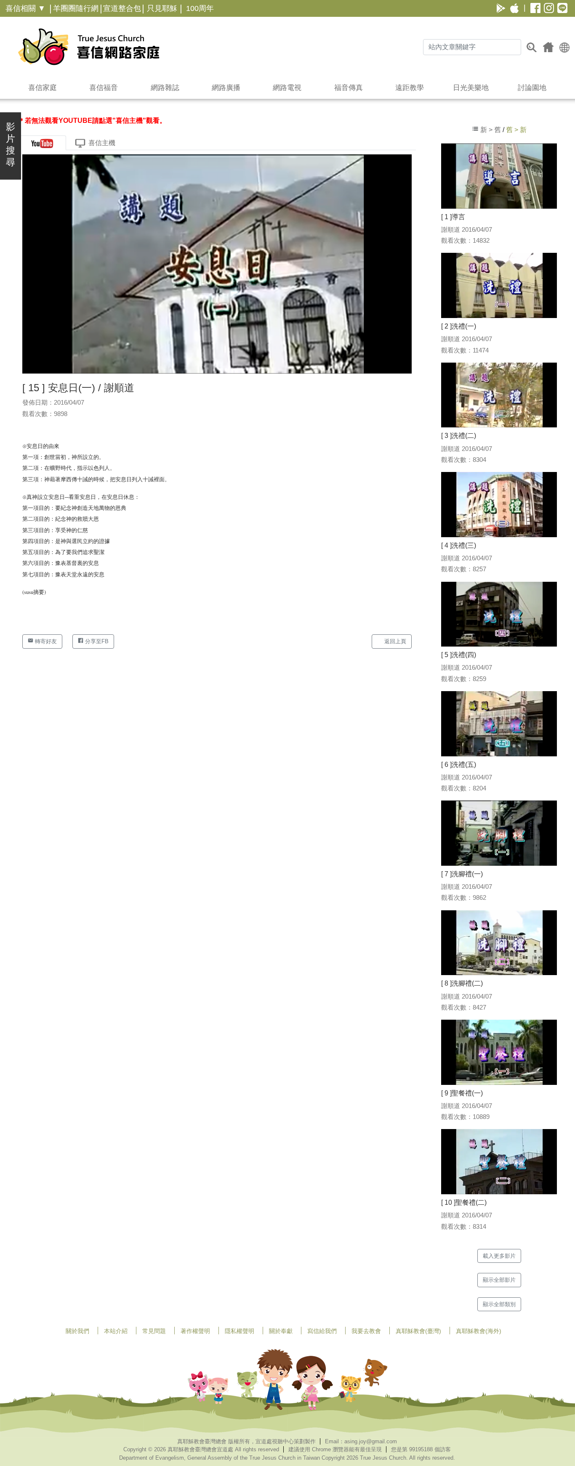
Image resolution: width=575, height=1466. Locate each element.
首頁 (548, 47)
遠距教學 (409, 88)
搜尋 (531, 47)
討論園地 (532, 88)
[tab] (42, 142)
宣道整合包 (122, 8)
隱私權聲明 (239, 1331)
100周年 (200, 8)
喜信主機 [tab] (101, 142)
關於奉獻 (281, 1331)
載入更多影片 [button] (499, 1256)
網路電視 (287, 88)
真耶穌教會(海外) (478, 1331)
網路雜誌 (165, 88)
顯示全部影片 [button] (499, 1280)
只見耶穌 (162, 8)
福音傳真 (348, 88)
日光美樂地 (471, 88)
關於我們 (77, 1331)
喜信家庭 (42, 88)
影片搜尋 (10, 144)
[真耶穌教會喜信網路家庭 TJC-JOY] (88, 46)
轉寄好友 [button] (45, 641)
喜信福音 (103, 88)
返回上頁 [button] (394, 641)
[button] (564, 46)
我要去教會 (366, 1331)
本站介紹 (116, 1331)
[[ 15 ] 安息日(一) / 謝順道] (217, 263)
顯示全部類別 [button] (499, 1304)
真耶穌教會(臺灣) (418, 1331)
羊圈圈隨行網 (75, 8)
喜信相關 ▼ (25, 8)
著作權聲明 (195, 1331)
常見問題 (154, 1331)
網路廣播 (226, 88)
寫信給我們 (322, 1331)
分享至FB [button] (96, 641)
